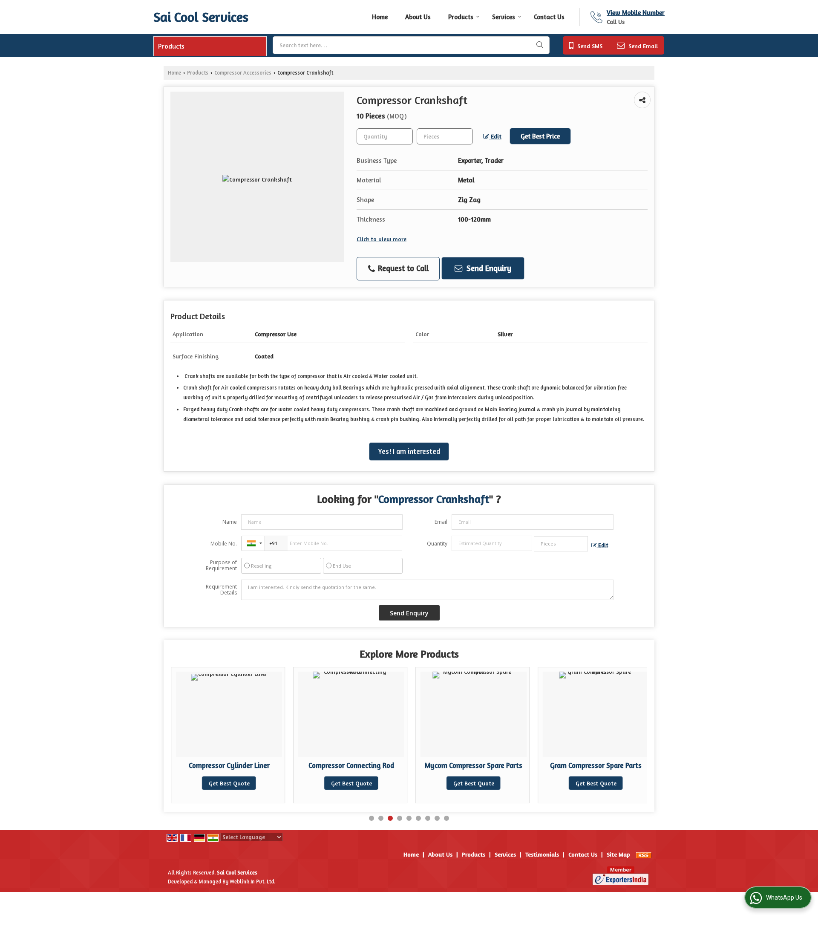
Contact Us (549, 17)
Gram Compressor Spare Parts (596, 765)
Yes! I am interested (409, 451)
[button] (636, 13)
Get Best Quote (229, 783)
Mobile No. (223, 543)
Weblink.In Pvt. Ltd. (252, 881)
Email (441, 521)
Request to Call (402, 268)
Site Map (618, 854)
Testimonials (542, 854)
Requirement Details (221, 590)
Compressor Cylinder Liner (229, 765)
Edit (495, 136)
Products (460, 17)
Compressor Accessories (242, 72)
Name (229, 521)
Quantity (437, 543)
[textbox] (411, 45)
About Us (418, 17)
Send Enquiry (487, 268)
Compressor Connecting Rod (351, 765)
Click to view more (381, 238)
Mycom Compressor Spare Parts (473, 765)
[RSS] (643, 854)
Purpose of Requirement (221, 565)
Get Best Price (540, 136)
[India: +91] (253, 543)
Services (503, 17)
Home (380, 17)
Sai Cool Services (200, 17)
